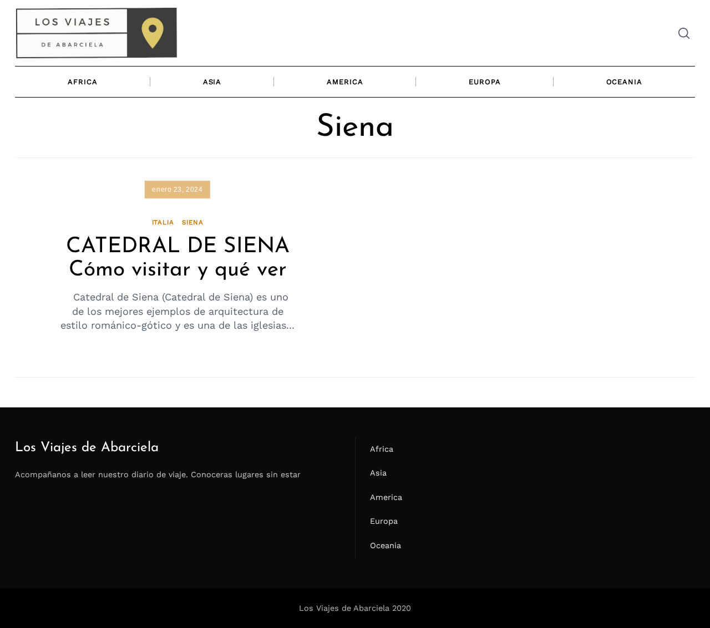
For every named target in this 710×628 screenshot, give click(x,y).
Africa (82, 82)
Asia (212, 82)
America (345, 82)
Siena (192, 222)
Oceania (624, 82)
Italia (163, 222)
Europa (484, 82)
